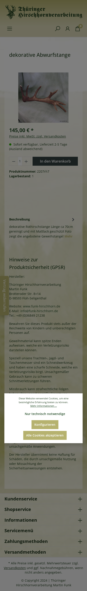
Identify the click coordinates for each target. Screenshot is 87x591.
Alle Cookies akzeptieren (45, 435)
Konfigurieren (44, 424)
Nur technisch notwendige (45, 414)
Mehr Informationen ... (43, 405)
